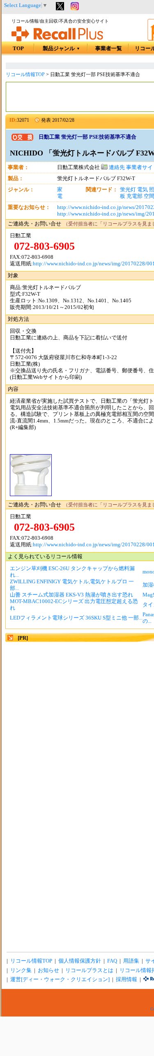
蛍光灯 (128, 190)
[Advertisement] (77, 720)
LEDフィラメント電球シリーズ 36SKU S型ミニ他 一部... (76, 618)
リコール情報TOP (25, 74)
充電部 (134, 196)
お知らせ (48, 970)
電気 (142, 190)
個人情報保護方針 (79, 961)
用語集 (131, 961)
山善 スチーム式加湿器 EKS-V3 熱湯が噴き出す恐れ (71, 595)
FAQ (112, 961)
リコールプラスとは (89, 970)
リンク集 (21, 970)
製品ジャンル (61, 48)
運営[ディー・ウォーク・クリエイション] (60, 979)
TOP (18, 48)
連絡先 (116, 167)
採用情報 (126, 979)
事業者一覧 (108, 48)
